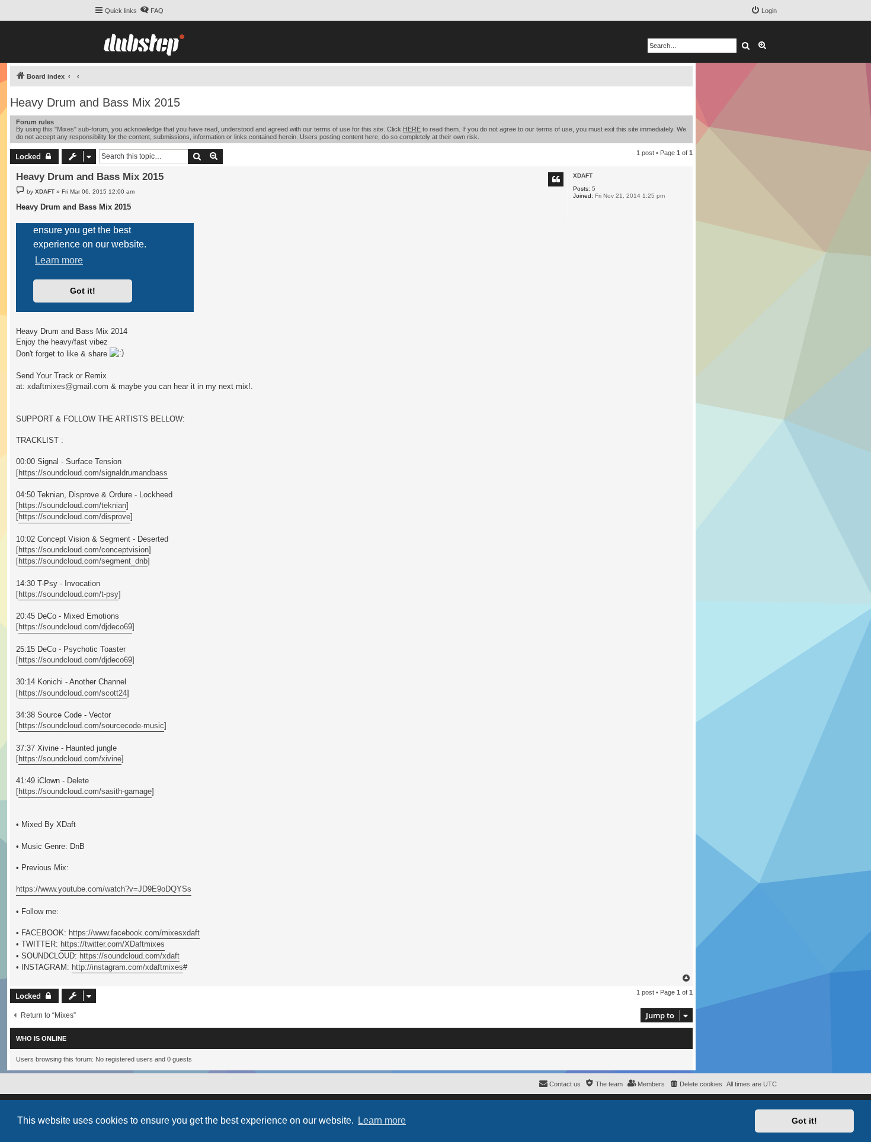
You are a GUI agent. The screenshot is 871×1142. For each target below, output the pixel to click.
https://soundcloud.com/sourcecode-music (91, 725)
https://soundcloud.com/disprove (74, 516)
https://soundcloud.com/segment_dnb (83, 560)
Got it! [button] (804, 1120)
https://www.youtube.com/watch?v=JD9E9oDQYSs (103, 888)
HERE (412, 129)
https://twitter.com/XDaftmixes (112, 944)
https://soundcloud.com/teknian (72, 505)
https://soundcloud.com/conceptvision (83, 549)
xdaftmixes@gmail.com (67, 386)
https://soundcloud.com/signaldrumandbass (93, 472)
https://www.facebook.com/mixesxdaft (134, 932)
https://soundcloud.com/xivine (69, 758)
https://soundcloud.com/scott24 (72, 693)
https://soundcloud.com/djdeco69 (75, 626)
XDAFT (583, 175)
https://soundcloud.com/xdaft (129, 955)
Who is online (41, 1038)
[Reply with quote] (555, 179)
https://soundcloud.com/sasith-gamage (85, 791)
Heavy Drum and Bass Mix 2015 (95, 102)
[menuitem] (152, 11)
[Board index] (144, 42)
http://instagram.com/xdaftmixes (127, 967)
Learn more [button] (382, 1120)
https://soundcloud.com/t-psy (68, 594)
